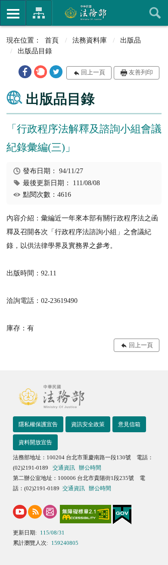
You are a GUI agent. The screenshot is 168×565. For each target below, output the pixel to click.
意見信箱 (129, 424)
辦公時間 (90, 467)
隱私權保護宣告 (38, 424)
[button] (25, 71)
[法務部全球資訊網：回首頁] (84, 12)
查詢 (155, 13)
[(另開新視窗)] (20, 512)
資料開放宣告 (35, 442)
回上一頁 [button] (93, 72)
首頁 (52, 40)
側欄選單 (13, 13)
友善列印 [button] (141, 72)
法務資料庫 (89, 40)
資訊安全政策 (88, 424)
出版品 (130, 40)
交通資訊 (64, 467)
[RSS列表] (35, 512)
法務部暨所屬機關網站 (39, 13)
